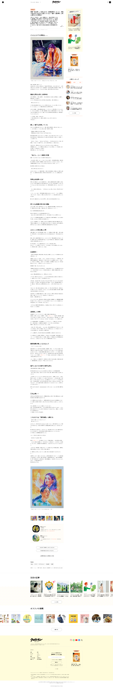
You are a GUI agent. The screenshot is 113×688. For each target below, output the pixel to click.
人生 (37, 656)
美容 (37, 652)
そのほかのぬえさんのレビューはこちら (47, 550)
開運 (31, 656)
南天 (52, 564)
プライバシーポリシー (59, 664)
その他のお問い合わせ (51, 672)
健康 (31, 652)
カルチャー (33, 9)
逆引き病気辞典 (39, 659)
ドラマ (36, 564)
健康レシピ (32, 659)
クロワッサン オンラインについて (34, 672)
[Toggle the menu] (3, 2)
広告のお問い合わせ (45, 672)
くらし (38, 653)
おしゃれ (31, 653)
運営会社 (41, 672)
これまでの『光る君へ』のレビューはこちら (47, 547)
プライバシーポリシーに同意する (57, 659)
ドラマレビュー (41, 564)
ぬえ (32, 564)
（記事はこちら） (51, 315)
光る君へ (48, 564)
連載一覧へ (56, 629)
